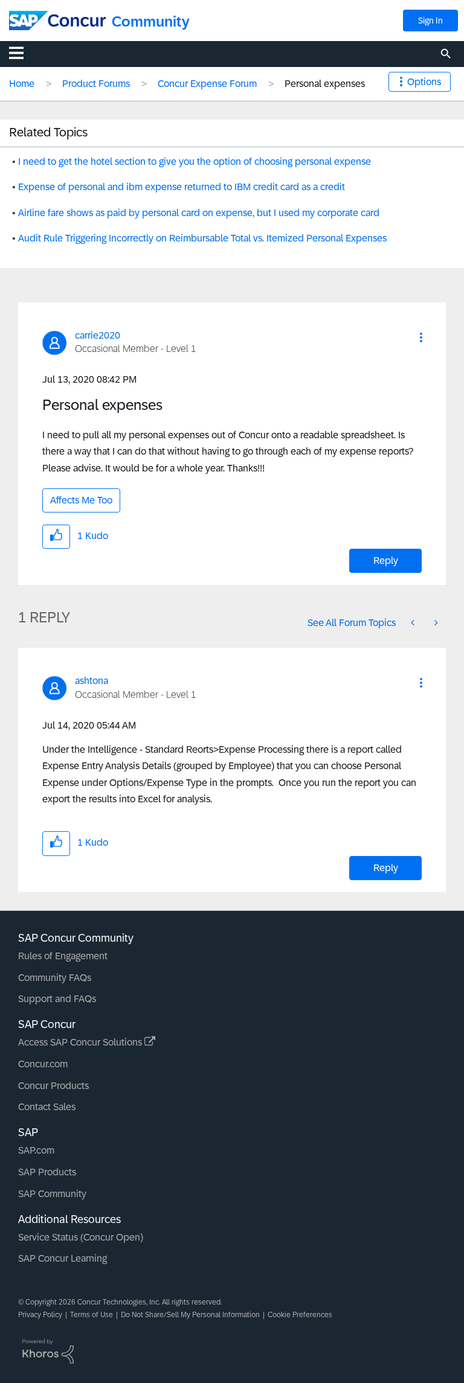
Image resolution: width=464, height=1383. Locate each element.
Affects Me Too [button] (81, 500)
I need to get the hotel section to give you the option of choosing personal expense (194, 161)
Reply (385, 560)
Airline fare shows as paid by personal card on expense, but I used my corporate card (198, 213)
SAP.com (36, 1150)
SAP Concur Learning (62, 1258)
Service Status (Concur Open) (80, 1237)
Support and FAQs (57, 999)
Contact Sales (47, 1107)
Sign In (430, 20)
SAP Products (47, 1172)
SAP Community (52, 1194)
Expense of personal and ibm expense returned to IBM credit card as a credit (181, 187)
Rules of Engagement (63, 956)
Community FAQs (54, 978)
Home (21, 83)
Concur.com (43, 1064)
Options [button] (424, 82)
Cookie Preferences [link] (300, 1315)
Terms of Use (91, 1315)
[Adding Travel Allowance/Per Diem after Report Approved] (414, 622)
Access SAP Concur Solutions (81, 1042)
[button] (421, 337)
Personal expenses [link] (325, 83)
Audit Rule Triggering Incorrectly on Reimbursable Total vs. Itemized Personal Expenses (202, 238)
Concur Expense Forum (207, 83)
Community (151, 21)
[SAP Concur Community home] (57, 20)
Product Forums (96, 83)
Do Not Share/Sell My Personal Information (190, 1315)
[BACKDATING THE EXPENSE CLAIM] (435, 622)
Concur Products (53, 1086)
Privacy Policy (40, 1315)
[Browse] (22, 52)
